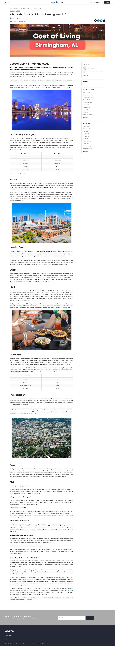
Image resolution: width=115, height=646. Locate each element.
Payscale (22, 174)
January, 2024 (86, 143)
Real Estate (85, 107)
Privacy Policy (42, 643)
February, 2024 (86, 141)
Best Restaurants (87, 102)
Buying (84, 109)
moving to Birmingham (54, 597)
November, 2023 (86, 148)
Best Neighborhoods (87, 97)
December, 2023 (86, 146)
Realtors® (85, 104)
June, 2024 (85, 131)
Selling (84, 112)
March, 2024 (86, 138)
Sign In (107, 2)
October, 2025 (86, 128)
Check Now (90, 618)
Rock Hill (7, 638)
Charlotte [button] (7, 2)
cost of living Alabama (25, 599)
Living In (85, 94)
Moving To (85, 92)
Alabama (35, 82)
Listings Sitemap (34, 643)
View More (85, 75)
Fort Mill (6, 637)
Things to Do (86, 99)
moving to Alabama (41, 597)
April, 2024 (85, 136)
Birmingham (51, 82)
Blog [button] (91, 2)
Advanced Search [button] (98, 2)
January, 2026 (86, 126)
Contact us (70, 590)
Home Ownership (87, 114)
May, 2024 (85, 133)
